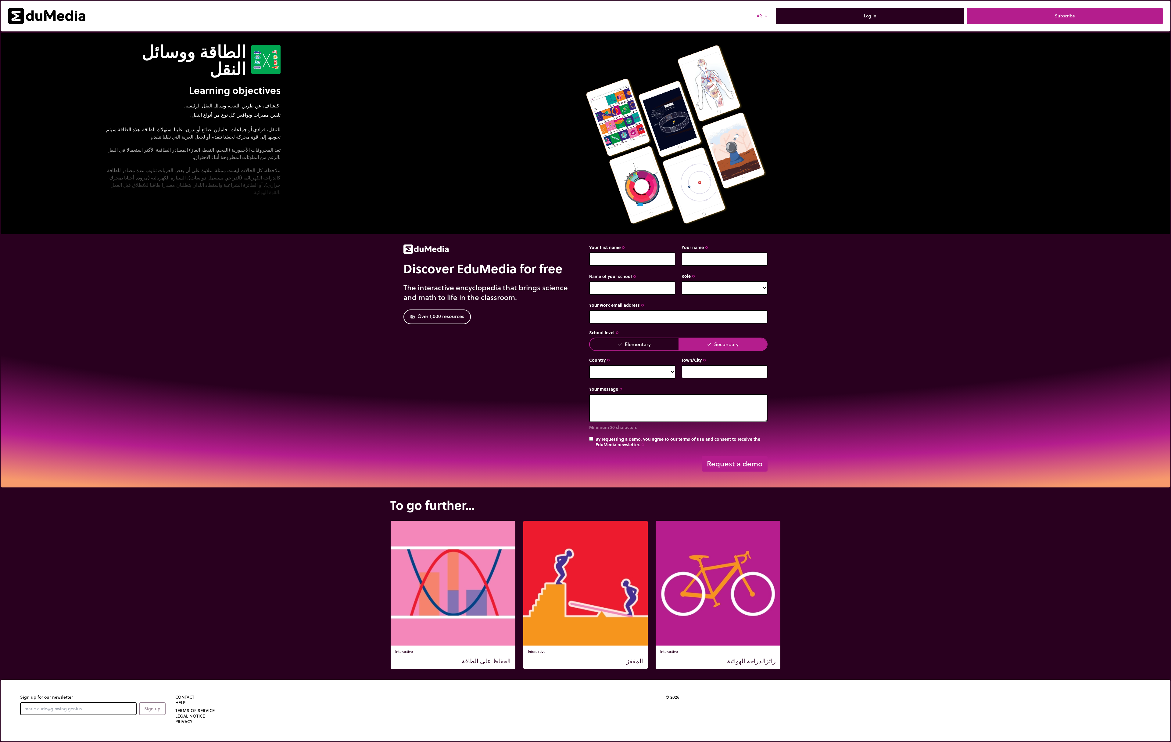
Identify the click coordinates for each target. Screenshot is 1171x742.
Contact (184, 697)
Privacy (183, 721)
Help (180, 703)
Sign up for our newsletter (46, 697)
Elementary (634, 344)
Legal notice (190, 716)
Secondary (723, 344)
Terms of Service (195, 711)
